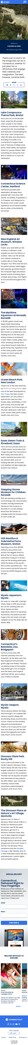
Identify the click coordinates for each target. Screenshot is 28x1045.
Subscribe (13, 923)
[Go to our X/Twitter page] (11, 1024)
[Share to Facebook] (10, 85)
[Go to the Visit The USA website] (14, 1042)
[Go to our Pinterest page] (19, 1024)
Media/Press (12, 1037)
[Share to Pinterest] (17, 85)
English (14, 1033)
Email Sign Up (23, 1037)
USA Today (5, 394)
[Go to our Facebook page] (8, 1024)
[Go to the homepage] (5, 2)
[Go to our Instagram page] (13, 1024)
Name (3, 903)
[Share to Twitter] (14, 85)
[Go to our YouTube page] (16, 1024)
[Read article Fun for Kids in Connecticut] (11, 976)
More (17, 1006)
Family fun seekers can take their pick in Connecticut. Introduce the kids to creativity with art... (10, 1000)
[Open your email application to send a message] (7, 85)
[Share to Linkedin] (20, 85)
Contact (3, 1037)
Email (3, 911)
